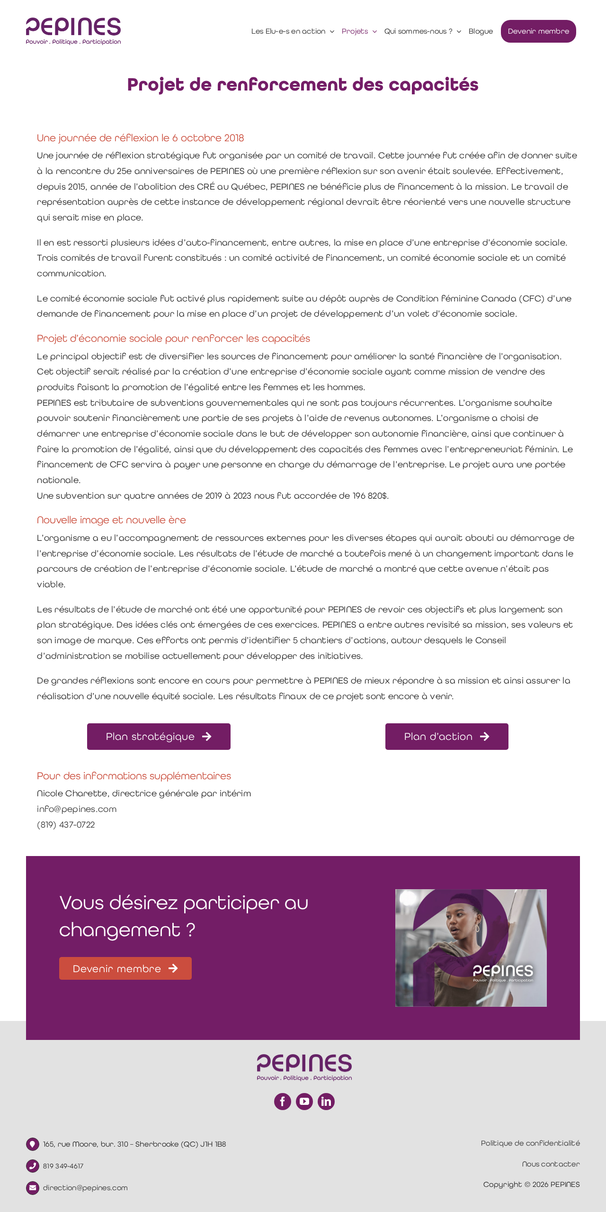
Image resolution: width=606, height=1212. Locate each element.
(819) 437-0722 (66, 824)
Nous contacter (551, 1163)
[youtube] (304, 1101)
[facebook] (282, 1101)
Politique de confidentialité (530, 1143)
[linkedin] (326, 1101)
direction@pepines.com (85, 1187)
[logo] (73, 22)
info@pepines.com (76, 808)
